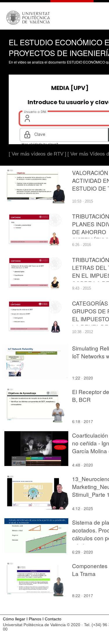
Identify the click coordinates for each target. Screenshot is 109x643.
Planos (35, 619)
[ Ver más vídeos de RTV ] (37, 154)
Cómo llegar (14, 619)
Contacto (53, 619)
